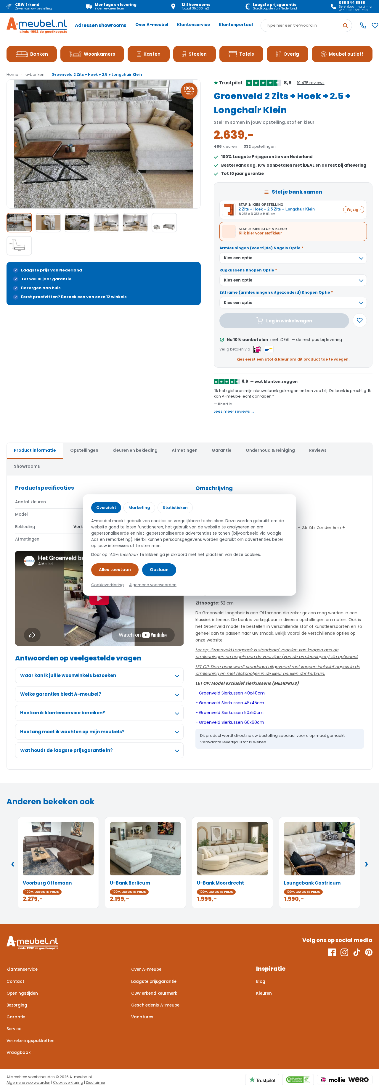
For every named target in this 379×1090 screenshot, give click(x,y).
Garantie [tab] (222, 450)
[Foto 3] (77, 222)
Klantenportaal (236, 25)
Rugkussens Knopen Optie (248, 270)
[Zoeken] (345, 25)
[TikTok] (356, 952)
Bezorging (17, 1005)
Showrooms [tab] (27, 466)
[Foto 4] (106, 222)
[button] (103, 144)
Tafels (246, 54)
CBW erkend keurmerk (154, 993)
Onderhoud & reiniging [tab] (270, 450)
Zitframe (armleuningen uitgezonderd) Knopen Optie (276, 292)
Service (14, 1029)
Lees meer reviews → (234, 411)
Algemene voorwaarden (28, 1082)
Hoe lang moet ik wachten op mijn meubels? (72, 732)
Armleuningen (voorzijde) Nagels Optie (261, 247)
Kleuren (264, 993)
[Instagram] (344, 952)
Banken (39, 54)
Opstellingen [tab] (84, 450)
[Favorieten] (375, 25)
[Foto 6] (164, 222)
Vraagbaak (19, 1052)
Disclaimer (95, 1082)
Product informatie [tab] (35, 450)
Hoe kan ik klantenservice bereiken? (62, 713)
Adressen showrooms (100, 25)
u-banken (34, 74)
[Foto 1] (19, 222)
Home (12, 74)
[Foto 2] (48, 222)
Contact (15, 981)
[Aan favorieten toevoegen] (360, 320)
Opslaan (159, 570)
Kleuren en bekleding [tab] (135, 450)
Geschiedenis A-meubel (156, 1005)
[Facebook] (332, 952)
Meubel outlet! (346, 54)
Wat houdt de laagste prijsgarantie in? (66, 750)
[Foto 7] (19, 245)
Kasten (152, 54)
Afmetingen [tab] (184, 450)
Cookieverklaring (68, 1082)
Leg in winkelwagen (289, 321)
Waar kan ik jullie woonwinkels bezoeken (68, 675)
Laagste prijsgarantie (153, 981)
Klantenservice (193, 25)
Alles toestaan (115, 570)
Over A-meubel (151, 25)
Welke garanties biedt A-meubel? (60, 694)
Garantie (16, 1017)
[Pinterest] (368, 952)
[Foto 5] (135, 222)
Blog (260, 981)
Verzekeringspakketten (30, 1041)
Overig (291, 54)
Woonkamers (99, 54)
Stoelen (198, 54)
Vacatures (142, 1017)
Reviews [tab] (318, 450)
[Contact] (363, 25)
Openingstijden (22, 993)
